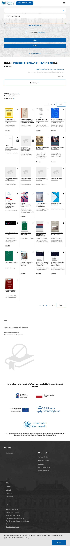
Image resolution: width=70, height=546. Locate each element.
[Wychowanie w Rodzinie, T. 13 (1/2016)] (41, 141)
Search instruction (35, 53)
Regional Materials (44, 467)
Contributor (9, 497)
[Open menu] (64, 3)
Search (35, 46)
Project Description (12, 509)
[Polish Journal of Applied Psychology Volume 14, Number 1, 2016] (56, 256)
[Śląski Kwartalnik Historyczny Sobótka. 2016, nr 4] (10, 113)
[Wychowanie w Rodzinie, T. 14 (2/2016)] (56, 141)
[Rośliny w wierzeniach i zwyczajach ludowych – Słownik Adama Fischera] (26, 113)
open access (41, 32)
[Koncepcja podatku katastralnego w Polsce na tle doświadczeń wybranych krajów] (41, 226)
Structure (7, 130)
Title (7, 483)
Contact (8, 524)
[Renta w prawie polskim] (10, 256)
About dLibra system (12, 527)
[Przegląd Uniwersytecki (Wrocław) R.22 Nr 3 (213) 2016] (26, 256)
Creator (8, 486)
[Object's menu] (17, 109)
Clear (35, 40)
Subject (8, 490)
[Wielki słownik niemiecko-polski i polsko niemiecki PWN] (26, 141)
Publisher (9, 493)
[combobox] (35, 10)
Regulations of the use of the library (17, 521)
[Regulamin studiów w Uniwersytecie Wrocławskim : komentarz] (56, 197)
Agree (59, 542)
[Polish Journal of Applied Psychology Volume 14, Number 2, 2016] (41, 256)
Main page (9, 453)
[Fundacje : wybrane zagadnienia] (26, 226)
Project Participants (12, 512)
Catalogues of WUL (44, 471)
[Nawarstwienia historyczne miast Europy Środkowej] (10, 141)
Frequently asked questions (15, 518)
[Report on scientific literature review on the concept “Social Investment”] (26, 172)
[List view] (13, 98)
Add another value (36, 25)
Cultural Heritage (43, 457)
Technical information (13, 515)
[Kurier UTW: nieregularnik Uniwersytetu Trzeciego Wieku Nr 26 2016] (56, 113)
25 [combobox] (13, 96)
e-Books (40, 464)
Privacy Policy (24, 538)
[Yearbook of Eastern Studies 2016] (56, 172)
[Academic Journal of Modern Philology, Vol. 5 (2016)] (41, 113)
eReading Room (43, 460)
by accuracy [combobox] (13, 94)
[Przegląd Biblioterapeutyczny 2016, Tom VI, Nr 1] (26, 197)
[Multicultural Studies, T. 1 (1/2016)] (10, 226)
